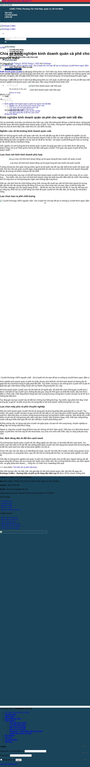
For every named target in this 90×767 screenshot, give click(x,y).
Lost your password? (8, 764)
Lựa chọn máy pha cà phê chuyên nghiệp (24, 111)
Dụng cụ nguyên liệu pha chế (11, 509)
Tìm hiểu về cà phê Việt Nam (25, 467)
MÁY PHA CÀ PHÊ (17, 727)
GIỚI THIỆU (10, 43)
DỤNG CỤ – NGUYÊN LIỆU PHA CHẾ (23, 57)
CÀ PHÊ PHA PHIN (16, 50)
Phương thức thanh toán (9, 519)
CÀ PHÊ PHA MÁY (17, 725)
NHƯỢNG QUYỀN (13, 719)
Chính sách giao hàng (8, 522)
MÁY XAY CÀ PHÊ (17, 729)
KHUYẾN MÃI (11, 60)
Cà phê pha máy (6, 503)
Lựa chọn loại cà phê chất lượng (21, 109)
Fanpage (84, 746)
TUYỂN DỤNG (11, 15)
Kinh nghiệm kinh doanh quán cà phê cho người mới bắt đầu (28, 104)
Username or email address (12, 751)
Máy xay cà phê (6, 507)
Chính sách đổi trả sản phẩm (11, 524)
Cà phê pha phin (6, 501)
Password (4, 755)
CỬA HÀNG (10, 47)
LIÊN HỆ (8, 17)
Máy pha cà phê (6, 505)
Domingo (47, 63)
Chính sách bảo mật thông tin (11, 526)
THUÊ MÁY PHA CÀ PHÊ (20, 734)
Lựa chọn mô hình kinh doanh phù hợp (23, 107)
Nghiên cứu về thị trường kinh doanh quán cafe (26, 105)
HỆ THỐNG (10, 736)
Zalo (85, 759)
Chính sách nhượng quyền (10, 528)
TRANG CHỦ (10, 715)
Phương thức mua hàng (9, 517)
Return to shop (14, 93)
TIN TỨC (8, 13)
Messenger (85, 752)
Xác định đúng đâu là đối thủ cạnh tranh (24, 112)
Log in (19, 760)
